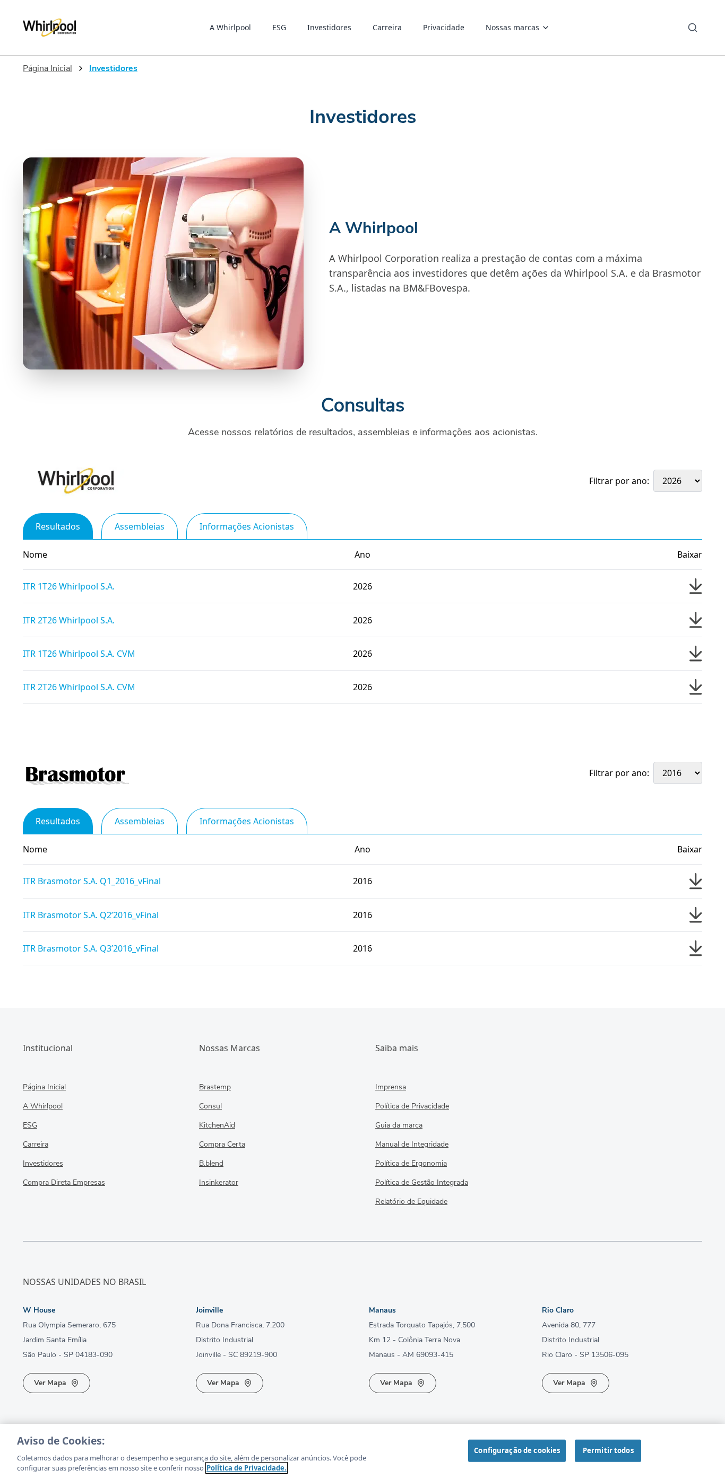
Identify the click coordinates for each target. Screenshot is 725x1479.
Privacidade (443, 27)
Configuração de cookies (517, 1450)
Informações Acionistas (247, 526)
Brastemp (215, 1087)
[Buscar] (692, 27)
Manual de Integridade (411, 1144)
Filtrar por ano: (619, 481)
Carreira (387, 27)
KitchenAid (217, 1125)
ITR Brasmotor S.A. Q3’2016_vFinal (91, 948)
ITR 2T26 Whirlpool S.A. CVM (79, 687)
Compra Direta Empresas (64, 1182)
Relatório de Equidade (411, 1201)
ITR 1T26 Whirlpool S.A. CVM (79, 653)
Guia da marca (398, 1125)
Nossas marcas (512, 27)
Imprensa (390, 1087)
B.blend (211, 1163)
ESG (279, 27)
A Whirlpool (230, 27)
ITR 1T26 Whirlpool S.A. (69, 586)
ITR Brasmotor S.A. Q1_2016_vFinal (92, 881)
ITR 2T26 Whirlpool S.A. (69, 620)
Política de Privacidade (412, 1106)
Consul (210, 1106)
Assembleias (140, 526)
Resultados (58, 526)
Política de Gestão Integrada (421, 1182)
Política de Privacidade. (246, 1468)
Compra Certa (222, 1144)
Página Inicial (47, 68)
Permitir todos (608, 1450)
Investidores (329, 27)
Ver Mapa (50, 1383)
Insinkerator (218, 1182)
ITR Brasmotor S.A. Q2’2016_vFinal (91, 915)
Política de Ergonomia (411, 1163)
